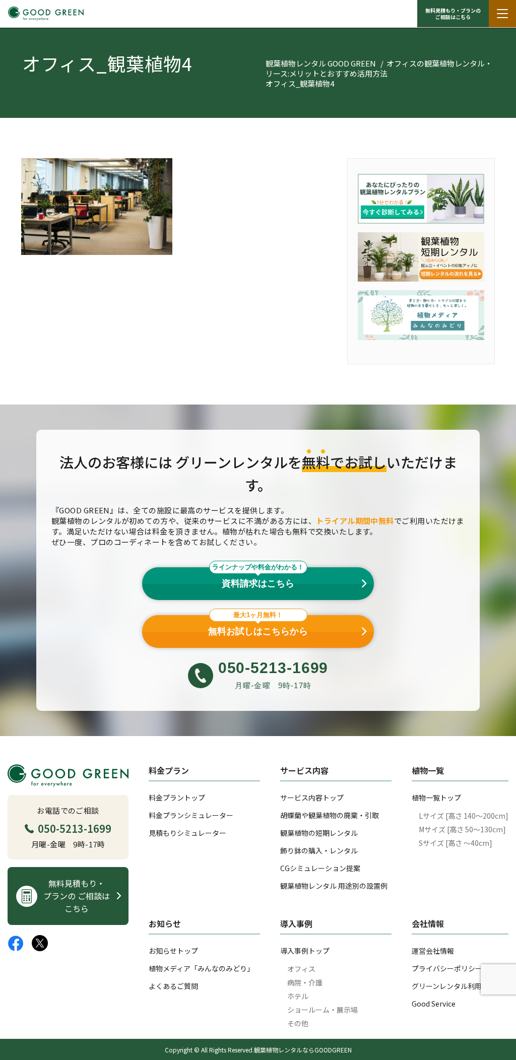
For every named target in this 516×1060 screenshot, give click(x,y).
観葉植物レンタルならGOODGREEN (303, 1049)
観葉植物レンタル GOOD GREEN (321, 63)
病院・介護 (304, 982)
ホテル (297, 996)
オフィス (301, 969)
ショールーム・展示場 (322, 1010)
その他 (297, 1023)
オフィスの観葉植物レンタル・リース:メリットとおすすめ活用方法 (379, 68)
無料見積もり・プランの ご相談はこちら (453, 14)
